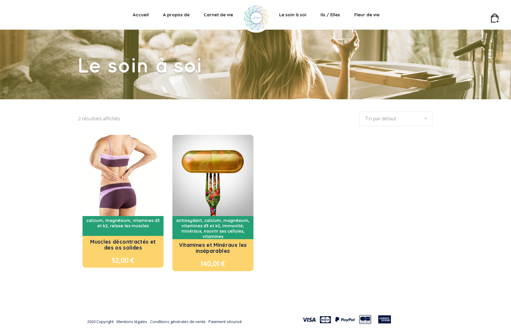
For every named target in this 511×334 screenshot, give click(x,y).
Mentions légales (132, 321)
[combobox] (396, 118)
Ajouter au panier (111, 260)
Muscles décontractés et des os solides (123, 244)
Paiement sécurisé (225, 321)
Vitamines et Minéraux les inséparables (213, 248)
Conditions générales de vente (178, 321)
